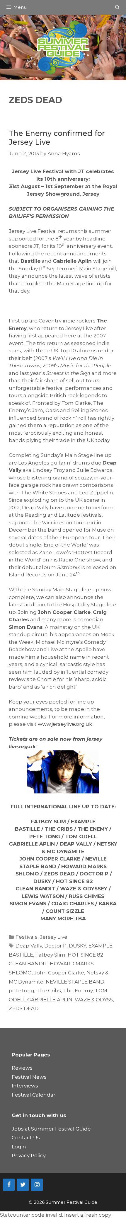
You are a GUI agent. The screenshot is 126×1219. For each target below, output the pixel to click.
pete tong (21, 990)
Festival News (29, 1077)
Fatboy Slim (50, 955)
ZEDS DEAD (24, 1008)
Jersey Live (53, 937)
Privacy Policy (29, 1155)
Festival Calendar (33, 1095)
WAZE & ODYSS (94, 1000)
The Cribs (49, 990)
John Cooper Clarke (59, 973)
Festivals (27, 937)
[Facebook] (9, 1185)
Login (19, 1147)
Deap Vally (29, 946)
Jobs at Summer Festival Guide (51, 1129)
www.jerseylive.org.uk (65, 724)
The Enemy (78, 990)
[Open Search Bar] (117, 7)
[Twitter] (23, 1185)
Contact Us (26, 1138)
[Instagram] (37, 1185)
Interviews (25, 1086)
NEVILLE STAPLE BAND (75, 982)
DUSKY (77, 946)
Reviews (22, 1068)
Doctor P (55, 946)
